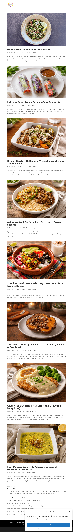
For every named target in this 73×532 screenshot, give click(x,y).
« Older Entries (11, 486)
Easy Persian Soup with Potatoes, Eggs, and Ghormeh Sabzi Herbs (32, 468)
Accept (49, 525)
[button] (69, 511)
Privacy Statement (53, 528)
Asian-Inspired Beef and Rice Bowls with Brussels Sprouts (35, 223)
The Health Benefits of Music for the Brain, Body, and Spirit (25, 500)
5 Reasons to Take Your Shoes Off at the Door (20, 509)
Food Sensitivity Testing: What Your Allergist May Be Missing (25, 506)
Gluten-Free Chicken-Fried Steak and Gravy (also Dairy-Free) (35, 407)
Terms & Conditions (24, 525)
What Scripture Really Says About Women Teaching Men (24, 514)
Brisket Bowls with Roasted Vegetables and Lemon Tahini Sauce (36, 162)
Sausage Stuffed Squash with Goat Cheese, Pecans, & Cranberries (36, 346)
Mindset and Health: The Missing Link (18, 511)
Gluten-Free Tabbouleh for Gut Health (29, 49)
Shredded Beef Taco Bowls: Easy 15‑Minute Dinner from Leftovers (35, 284)
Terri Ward (12, 53)
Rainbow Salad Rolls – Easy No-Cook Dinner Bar (34, 102)
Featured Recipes (31, 53)
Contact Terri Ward (21, 523)
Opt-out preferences (43, 528)
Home (11, 523)
